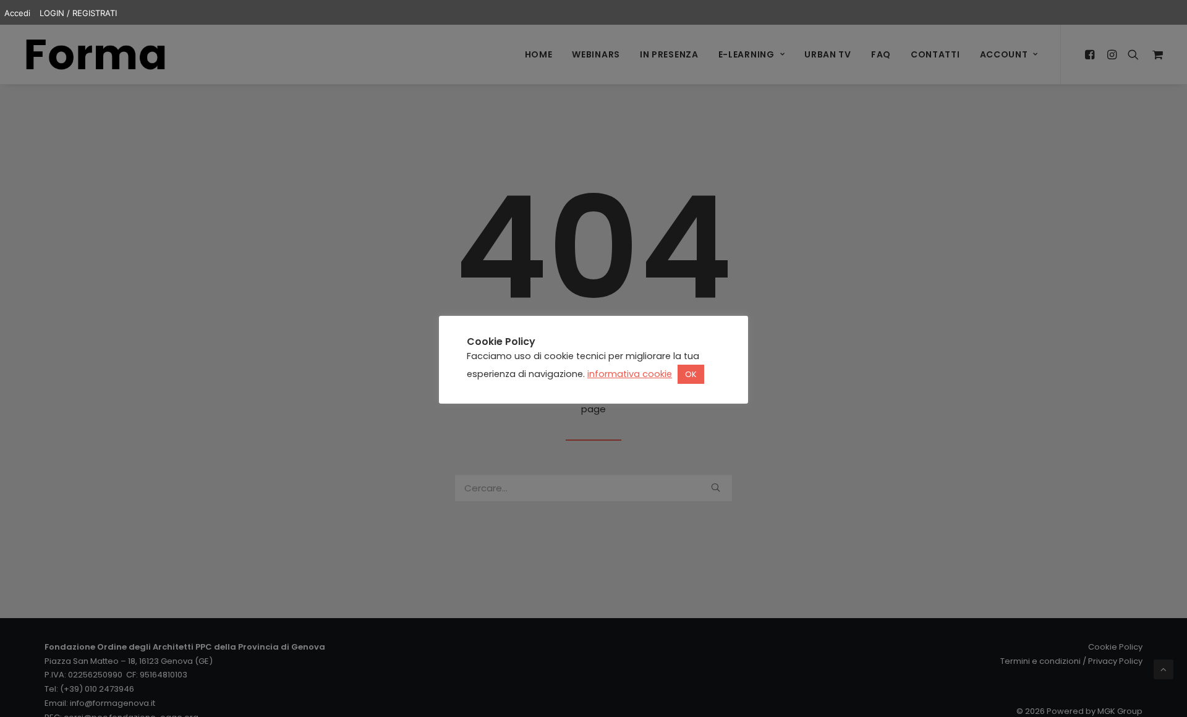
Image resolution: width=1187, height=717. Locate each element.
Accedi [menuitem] (17, 13)
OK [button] (691, 374)
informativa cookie (629, 374)
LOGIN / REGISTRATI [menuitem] (78, 13)
